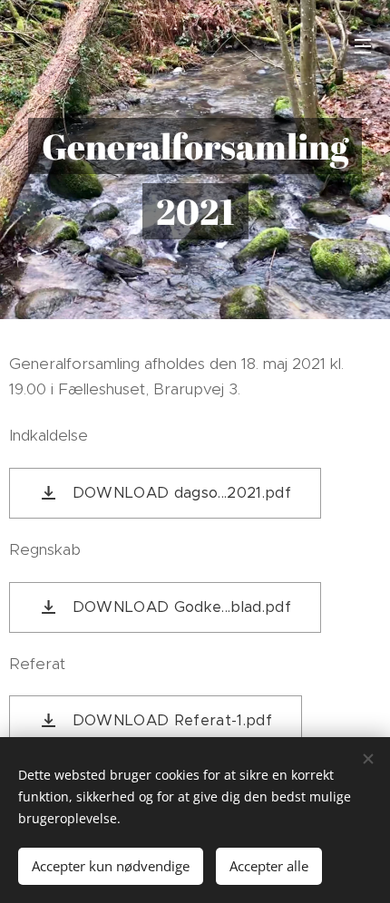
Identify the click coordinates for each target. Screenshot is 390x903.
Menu (363, 45)
